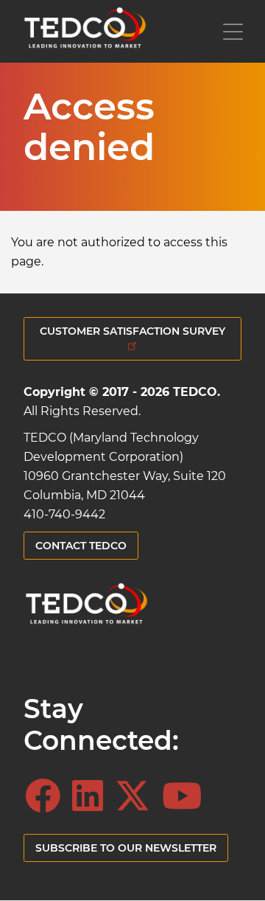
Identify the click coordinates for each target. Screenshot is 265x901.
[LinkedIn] (92, 796)
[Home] (84, 31)
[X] (137, 796)
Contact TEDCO (81, 545)
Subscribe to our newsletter (125, 848)
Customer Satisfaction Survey (132, 331)
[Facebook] (47, 796)
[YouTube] (186, 796)
